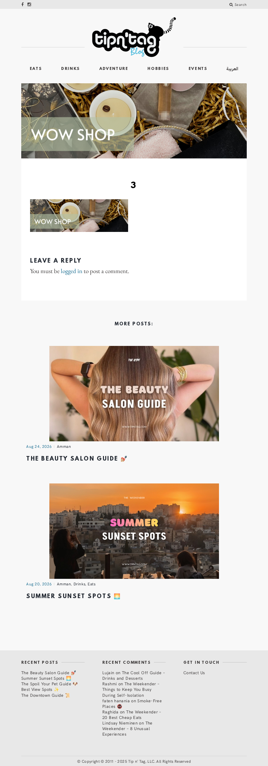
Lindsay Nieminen (120, 722)
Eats (36, 69)
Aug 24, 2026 (39, 446)
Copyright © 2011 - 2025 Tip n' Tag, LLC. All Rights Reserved (136, 761)
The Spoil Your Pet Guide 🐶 (49, 683)
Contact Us (194, 672)
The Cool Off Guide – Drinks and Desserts (133, 675)
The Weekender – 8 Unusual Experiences (127, 728)
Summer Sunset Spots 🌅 (73, 596)
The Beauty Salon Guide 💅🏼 (77, 459)
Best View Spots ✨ (40, 689)
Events (198, 69)
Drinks (70, 69)
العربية (232, 69)
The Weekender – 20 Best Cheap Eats (131, 714)
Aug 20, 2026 (39, 583)
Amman (64, 446)
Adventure (113, 69)
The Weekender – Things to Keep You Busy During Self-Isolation (130, 689)
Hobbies (158, 69)
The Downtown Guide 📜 (46, 695)
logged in (71, 271)
